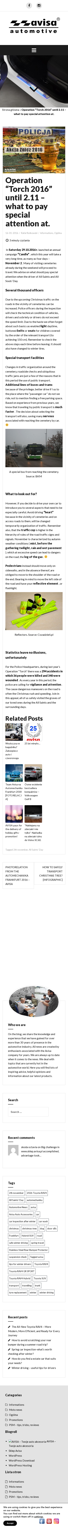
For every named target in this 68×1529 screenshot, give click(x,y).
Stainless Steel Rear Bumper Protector (28, 1250)
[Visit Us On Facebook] (42, 1520)
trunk (37, 1285)
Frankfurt (13, 1235)
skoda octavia (29, 1147)
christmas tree (29, 1228)
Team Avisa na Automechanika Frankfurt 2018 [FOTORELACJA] (13, 792)
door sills (51, 1228)
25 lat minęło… (32, 743)
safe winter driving (18, 1242)
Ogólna (58, 233)
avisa (33, 1207)
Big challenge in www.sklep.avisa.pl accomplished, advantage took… (40, 1151)
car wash (43, 1221)
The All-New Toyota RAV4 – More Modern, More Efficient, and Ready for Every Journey (34, 1331)
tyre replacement (18, 1292)
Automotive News (18, 1207)
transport (14, 1285)
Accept (10, 1523)
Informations (46, 233)
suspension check (18, 1257)
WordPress (15, 1455)
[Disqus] (34, 940)
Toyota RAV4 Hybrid (19, 1278)
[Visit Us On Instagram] (56, 1520)
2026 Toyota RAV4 (37, 1193)
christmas (14, 1228)
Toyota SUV (40, 1278)
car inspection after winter (22, 1221)
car (37, 1214)
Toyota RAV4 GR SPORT (22, 1271)
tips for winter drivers (20, 1264)
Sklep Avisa (15, 1450)
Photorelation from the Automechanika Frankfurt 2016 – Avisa (17, 875)
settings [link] (38, 1516)
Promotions (16, 1419)
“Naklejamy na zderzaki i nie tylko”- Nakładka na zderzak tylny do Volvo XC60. (33, 832)
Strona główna (10, 109)
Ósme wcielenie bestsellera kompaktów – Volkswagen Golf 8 (33, 792)
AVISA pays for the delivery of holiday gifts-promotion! (13, 831)
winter (33, 1292)
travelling (27, 1285)
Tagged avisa (36, 1257)
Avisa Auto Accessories (21, 1214)
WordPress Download (22, 1460)
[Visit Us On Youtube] (49, 1520)
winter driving (47, 1292)
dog (42, 1228)
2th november (20, 849)
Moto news (15, 1409)
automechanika (34, 1200)
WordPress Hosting (20, 1465)
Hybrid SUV (28, 1235)
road (39, 1235)
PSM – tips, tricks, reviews (24, 1424)
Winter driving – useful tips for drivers (34, 1367)
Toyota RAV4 (41, 1264)
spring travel (37, 1242)
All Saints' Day (36, 849)
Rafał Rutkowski (29, 233)
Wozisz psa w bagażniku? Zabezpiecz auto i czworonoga (12, 751)
